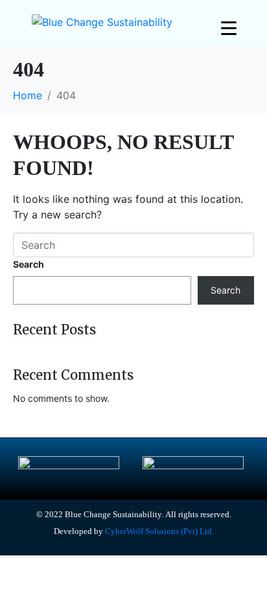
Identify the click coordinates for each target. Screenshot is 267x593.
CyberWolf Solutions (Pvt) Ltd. (158, 531)
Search (28, 264)
